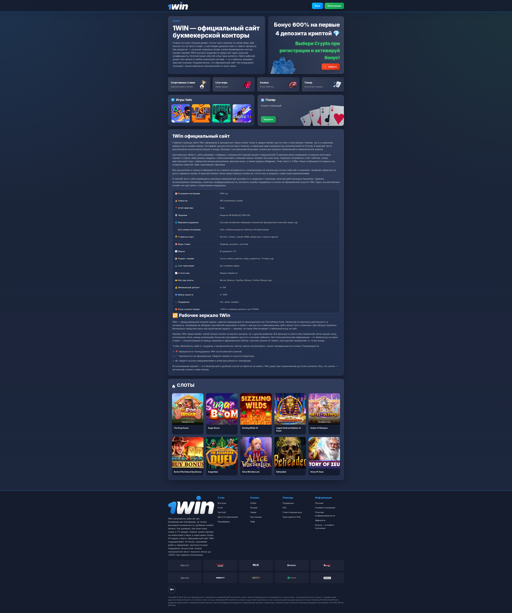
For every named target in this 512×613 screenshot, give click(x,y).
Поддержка (288, 503)
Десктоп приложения (228, 517)
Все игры (222, 503)
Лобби (253, 503)
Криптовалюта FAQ (292, 517)
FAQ (284, 508)
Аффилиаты (320, 520)
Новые (253, 512)
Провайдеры (224, 521)
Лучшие (253, 508)
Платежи (319, 503)
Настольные (256, 517)
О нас (220, 508)
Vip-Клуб (222, 512)
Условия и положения (325, 508)
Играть (187, 409)
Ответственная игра (292, 512)
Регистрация (334, 6)
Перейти (268, 119)
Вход (317, 6)
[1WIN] (178, 6)
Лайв (252, 521)
